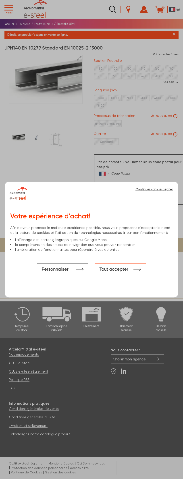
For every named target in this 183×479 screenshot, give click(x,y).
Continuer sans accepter (154, 189)
